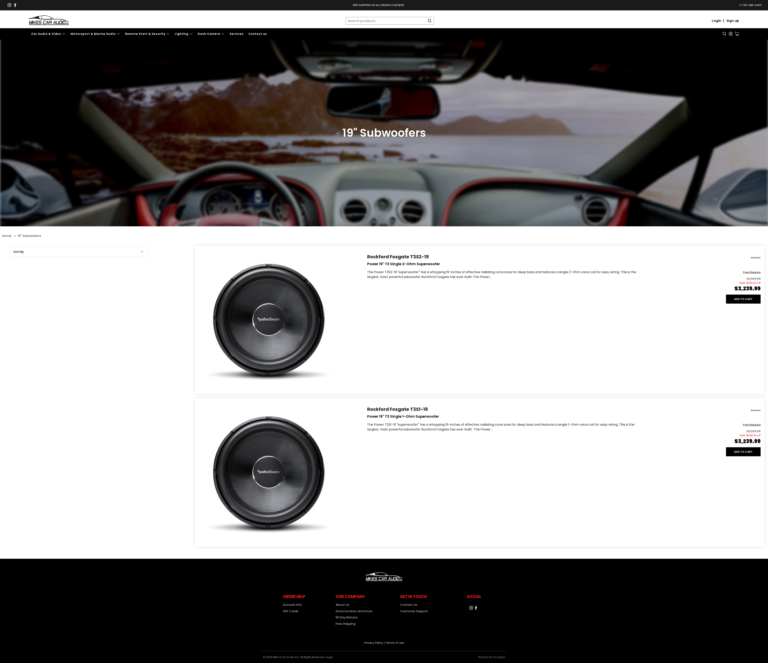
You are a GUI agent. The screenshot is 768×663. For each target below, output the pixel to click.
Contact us (257, 34)
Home (6, 236)
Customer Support (414, 611)
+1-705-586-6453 (750, 5)
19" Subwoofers (29, 236)
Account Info (292, 605)
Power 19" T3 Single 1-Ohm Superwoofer (403, 416)
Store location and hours (354, 611)
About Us (342, 605)
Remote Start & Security (145, 34)
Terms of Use (394, 643)
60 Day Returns (347, 617)
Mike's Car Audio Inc (286, 657)
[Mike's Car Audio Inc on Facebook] (15, 5)
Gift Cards (290, 611)
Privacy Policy (373, 643)
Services (237, 34)
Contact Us (408, 605)
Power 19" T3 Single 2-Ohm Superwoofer (403, 264)
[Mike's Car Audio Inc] (49, 21)
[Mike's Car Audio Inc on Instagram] (9, 5)
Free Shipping (345, 624)
